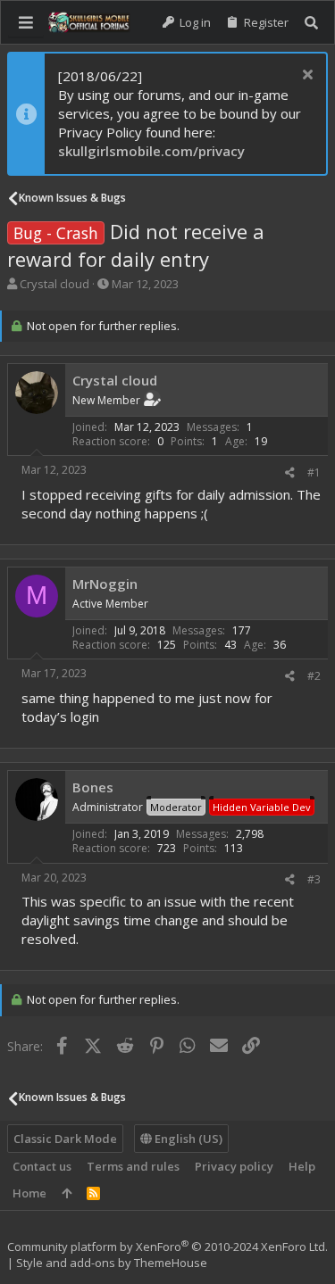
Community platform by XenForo (167, 1246)
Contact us (42, 1166)
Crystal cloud (54, 284)
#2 (314, 675)
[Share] (290, 473)
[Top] (66, 1193)
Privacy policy (234, 1166)
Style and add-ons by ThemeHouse (111, 1263)
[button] (26, 22)
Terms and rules (133, 1166)
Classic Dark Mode (65, 1139)
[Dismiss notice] (305, 76)
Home (29, 1193)
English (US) (187, 1139)
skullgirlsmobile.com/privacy (151, 151)
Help (302, 1166)
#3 (314, 879)
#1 (314, 472)
